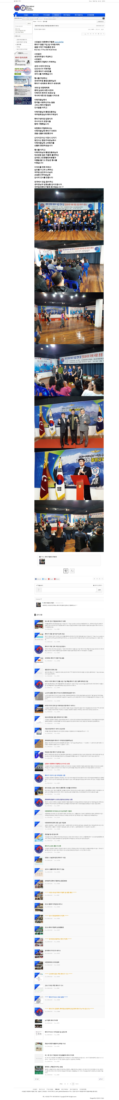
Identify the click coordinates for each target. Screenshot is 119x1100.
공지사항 (19, 44)
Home (90, 1)
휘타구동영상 (66, 15)
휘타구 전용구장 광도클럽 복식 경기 (31, 18)
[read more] (69, 625)
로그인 (99, 1)
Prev (61, 1084)
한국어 (103, 1)
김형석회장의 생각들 (22, 42)
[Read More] (69, 1023)
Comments (39, 599)
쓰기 (102, 1079)
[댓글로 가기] (98, 34)
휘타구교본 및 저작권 (22, 49)
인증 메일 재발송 (19, 32)
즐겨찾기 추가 (17, 1)
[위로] (93, 34)
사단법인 (26, 15)
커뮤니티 (56, 15)
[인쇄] (101, 34)
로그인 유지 (20, 26)
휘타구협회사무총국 (54, 18)
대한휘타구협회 (100, 1098)
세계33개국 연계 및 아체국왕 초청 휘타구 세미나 (47, 25)
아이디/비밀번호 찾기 (20, 30)
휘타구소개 (35, 15)
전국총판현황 (90, 15)
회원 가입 (95, 1)
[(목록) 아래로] (96, 34)
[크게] (88, 34)
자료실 (18, 47)
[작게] (90, 34)
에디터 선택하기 (98, 585)
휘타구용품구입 (79, 15)
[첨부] (103, 34)
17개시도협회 (46, 15)
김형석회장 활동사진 (22, 39)
